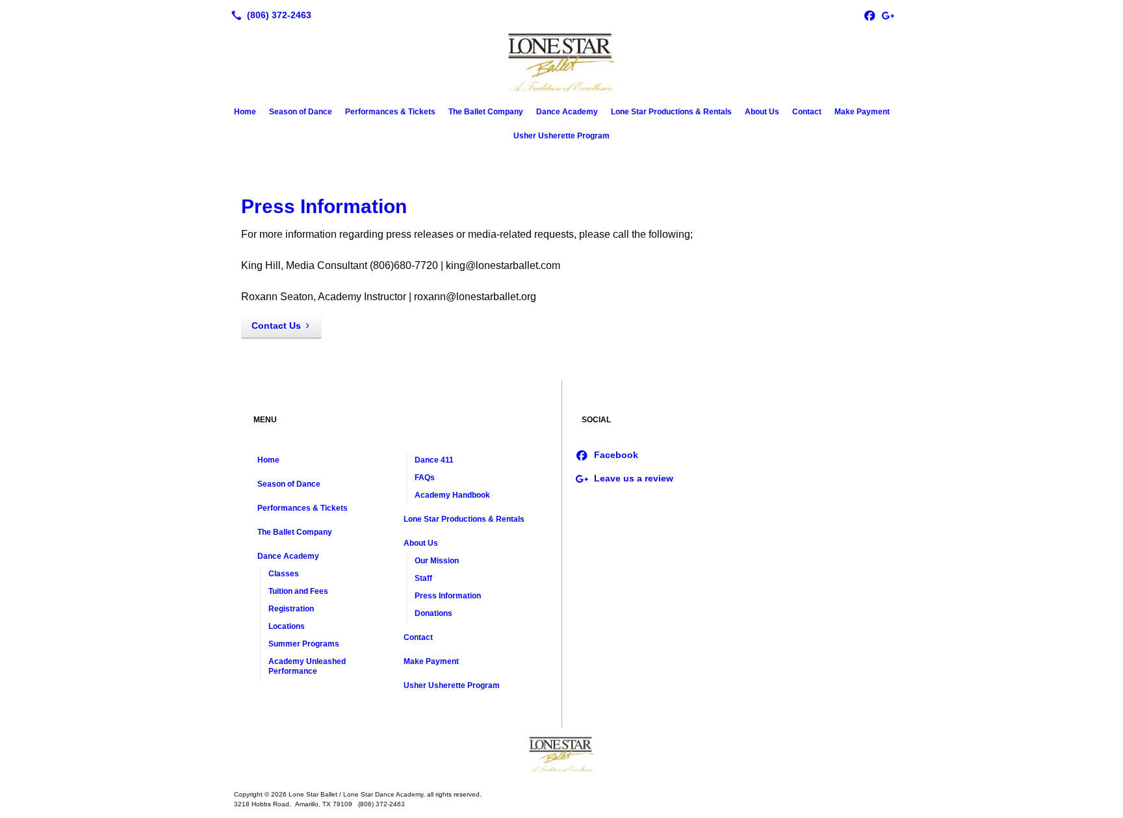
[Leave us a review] (888, 14)
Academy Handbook (452, 495)
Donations (433, 613)
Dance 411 (434, 460)
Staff (423, 578)
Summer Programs (303, 643)
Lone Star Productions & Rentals (671, 111)
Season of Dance (300, 111)
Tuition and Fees (298, 591)
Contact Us (276, 325)
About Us (762, 111)
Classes (283, 573)
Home (245, 111)
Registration (291, 608)
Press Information (324, 206)
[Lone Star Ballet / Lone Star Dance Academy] (561, 754)
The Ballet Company (485, 111)
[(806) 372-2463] (268, 14)
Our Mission (437, 560)
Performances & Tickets (390, 111)
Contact (806, 111)
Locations (286, 626)
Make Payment (862, 111)
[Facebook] (869, 14)
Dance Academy (567, 111)
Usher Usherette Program (561, 135)
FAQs (425, 477)
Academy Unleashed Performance (307, 666)
